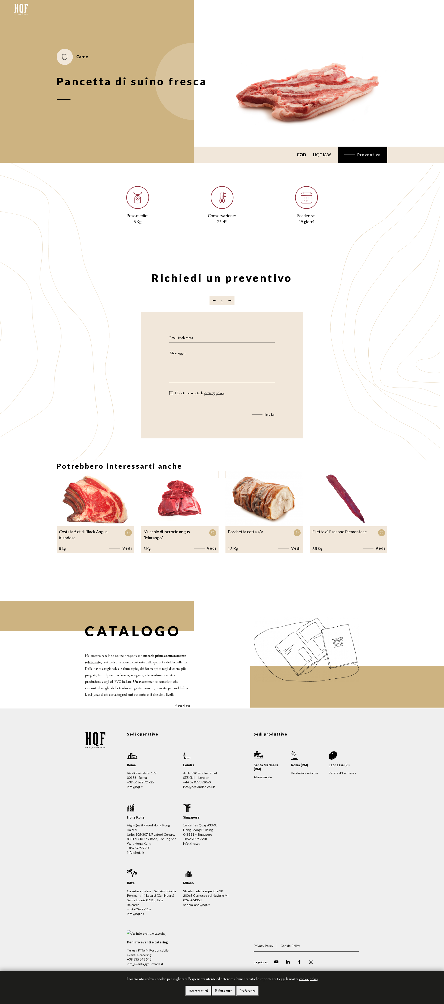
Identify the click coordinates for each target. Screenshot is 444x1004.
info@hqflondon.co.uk (199, 787)
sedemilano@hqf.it (196, 905)
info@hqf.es (135, 914)
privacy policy (214, 393)
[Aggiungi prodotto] (229, 300)
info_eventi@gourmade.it (145, 964)
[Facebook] (299, 962)
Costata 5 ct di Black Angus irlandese (83, 534)
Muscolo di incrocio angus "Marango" (166, 534)
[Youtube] (276, 962)
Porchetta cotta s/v (245, 531)
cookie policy (308, 978)
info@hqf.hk (135, 852)
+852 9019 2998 (195, 839)
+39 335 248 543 (139, 959)
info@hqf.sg (191, 843)
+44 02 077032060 (197, 782)
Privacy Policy (263, 946)
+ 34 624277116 (139, 909)
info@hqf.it (135, 787)
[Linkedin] (287, 962)
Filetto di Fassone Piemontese (339, 531)
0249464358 (192, 900)
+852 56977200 (138, 848)
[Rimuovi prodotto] (214, 300)
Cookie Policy (290, 946)
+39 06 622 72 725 (140, 782)
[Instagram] (311, 962)
